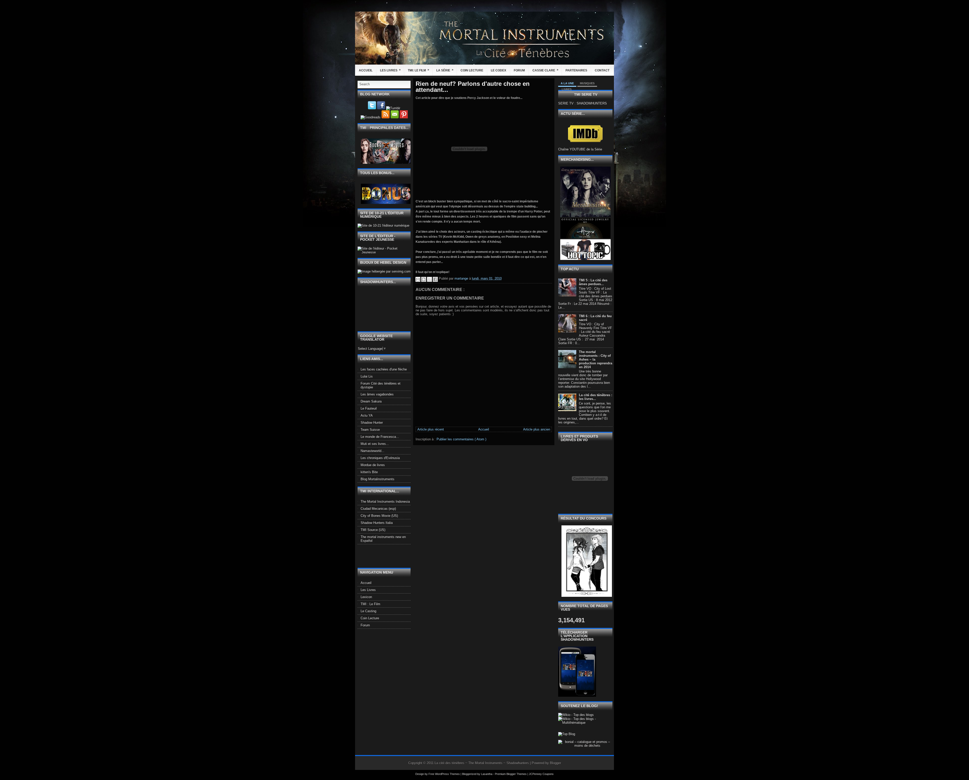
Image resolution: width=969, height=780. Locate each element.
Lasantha (487, 773)
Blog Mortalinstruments (377, 479)
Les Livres (390, 70)
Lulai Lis (367, 376)
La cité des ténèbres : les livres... (595, 397)
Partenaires (576, 70)
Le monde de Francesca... (380, 437)
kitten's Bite (369, 472)
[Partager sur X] (429, 279)
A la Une (567, 83)
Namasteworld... (372, 451)
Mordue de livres (373, 465)
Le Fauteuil (369, 408)
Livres (567, 89)
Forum (519, 70)
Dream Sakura (371, 401)
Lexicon (366, 597)
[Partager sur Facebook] (435, 279)
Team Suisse (370, 430)
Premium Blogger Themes (511, 773)
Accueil (365, 70)
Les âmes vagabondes (377, 394)
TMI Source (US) (373, 530)
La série (444, 70)
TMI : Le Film (370, 604)
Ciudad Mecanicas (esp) (378, 508)
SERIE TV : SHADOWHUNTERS (582, 103)
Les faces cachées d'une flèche (384, 369)
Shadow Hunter (372, 422)
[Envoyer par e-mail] (417, 279)
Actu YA (367, 415)
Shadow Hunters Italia (377, 523)
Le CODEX (498, 70)
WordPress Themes (448, 773)
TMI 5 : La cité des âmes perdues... (593, 282)
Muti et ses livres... (375, 444)
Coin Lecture (472, 70)
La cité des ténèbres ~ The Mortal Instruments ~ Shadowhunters (482, 763)
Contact (602, 70)
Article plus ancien (536, 429)
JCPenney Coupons (541, 773)
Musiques (587, 83)
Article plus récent (430, 429)
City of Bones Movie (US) (379, 516)
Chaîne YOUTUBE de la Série (580, 149)
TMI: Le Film (418, 70)
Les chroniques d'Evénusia (380, 458)
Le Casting (368, 611)
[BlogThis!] (423, 279)
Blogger (555, 763)
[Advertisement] (387, 555)
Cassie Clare (545, 70)
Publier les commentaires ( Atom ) (461, 439)
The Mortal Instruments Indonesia (385, 501)
